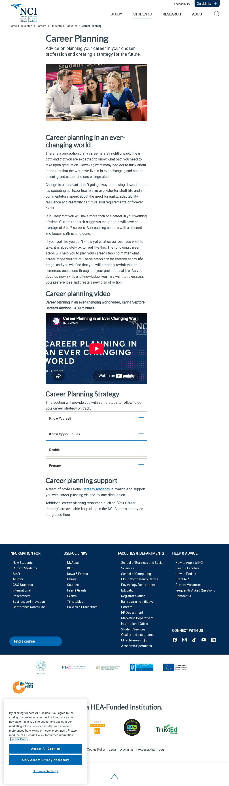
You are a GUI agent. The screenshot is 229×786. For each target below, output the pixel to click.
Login (162, 749)
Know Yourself (60, 418)
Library (72, 579)
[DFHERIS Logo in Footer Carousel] (108, 667)
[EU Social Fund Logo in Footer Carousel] (175, 667)
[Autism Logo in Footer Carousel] (166, 729)
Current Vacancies (188, 585)
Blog (70, 568)
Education (128, 590)
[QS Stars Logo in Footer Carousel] (97, 727)
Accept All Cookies (45, 748)
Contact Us (183, 596)
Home (13, 26)
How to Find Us (186, 574)
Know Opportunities (64, 434)
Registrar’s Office (133, 596)
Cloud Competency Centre (139, 579)
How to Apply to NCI (189, 562)
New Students (23, 562)
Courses (73, 585)
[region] (45, 741)
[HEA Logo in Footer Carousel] (74, 667)
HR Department (132, 612)
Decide (54, 449)
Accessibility (182, 4)
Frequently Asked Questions (195, 590)
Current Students (25, 568)
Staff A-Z (182, 579)
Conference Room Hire (29, 607)
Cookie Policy (96, 749)
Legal (113, 749)
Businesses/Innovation (29, 601)
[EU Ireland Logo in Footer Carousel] (141, 667)
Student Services (133, 629)
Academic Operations (136, 646)
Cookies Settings (46, 771)
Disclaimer (127, 749)
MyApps (73, 562)
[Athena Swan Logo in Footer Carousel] (22, 686)
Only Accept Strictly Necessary (45, 760)
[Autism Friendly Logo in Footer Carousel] (131, 727)
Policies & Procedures (82, 607)
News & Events (77, 574)
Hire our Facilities (187, 568)
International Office (134, 624)
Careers (126, 607)
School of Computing (136, 574)
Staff (16, 574)
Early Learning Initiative (137, 601)
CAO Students (23, 585)
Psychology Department (138, 585)
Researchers (22, 596)
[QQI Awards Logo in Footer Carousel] (41, 667)
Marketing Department (137, 618)
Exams (72, 596)
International (22, 590)
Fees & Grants (77, 590)
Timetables (75, 601)
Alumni (18, 579)
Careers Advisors (96, 489)
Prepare (55, 465)
